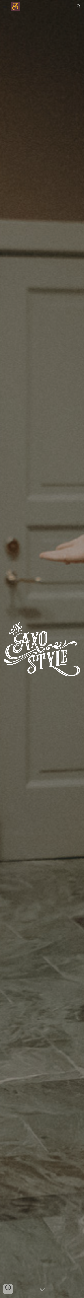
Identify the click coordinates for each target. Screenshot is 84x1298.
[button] (5, 6)
